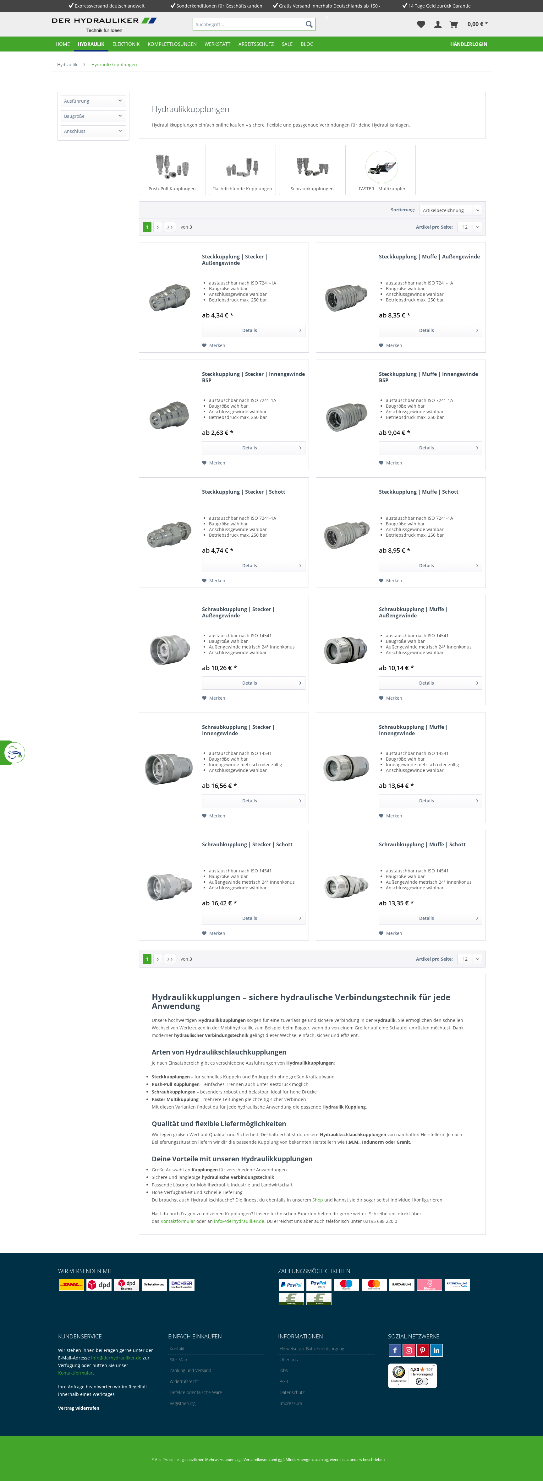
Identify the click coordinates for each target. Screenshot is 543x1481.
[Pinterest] (422, 1350)
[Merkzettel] (421, 24)
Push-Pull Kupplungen (172, 189)
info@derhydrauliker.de (116, 1358)
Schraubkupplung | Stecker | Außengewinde (238, 612)
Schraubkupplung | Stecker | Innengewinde (238, 730)
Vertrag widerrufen (78, 1408)
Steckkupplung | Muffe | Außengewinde (429, 256)
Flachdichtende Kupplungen (242, 189)
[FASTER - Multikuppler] (382, 167)
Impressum (291, 1403)
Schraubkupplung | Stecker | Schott (247, 844)
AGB (284, 1381)
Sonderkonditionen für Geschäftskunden (219, 6)
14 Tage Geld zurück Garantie (440, 6)
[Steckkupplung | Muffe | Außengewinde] (346, 297)
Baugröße (74, 116)
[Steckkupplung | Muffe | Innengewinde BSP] (346, 415)
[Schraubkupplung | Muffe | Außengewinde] (346, 650)
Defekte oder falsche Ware (196, 1392)
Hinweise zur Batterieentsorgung (312, 1349)
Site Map (178, 1360)
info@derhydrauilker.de (239, 1221)
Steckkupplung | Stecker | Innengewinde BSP (253, 377)
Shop (317, 1200)
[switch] (422, 1381)
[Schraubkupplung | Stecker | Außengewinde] (169, 650)
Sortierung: (403, 210)
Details (249, 330)
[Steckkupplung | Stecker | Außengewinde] (169, 297)
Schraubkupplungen (312, 189)
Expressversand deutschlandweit (110, 6)
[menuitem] (254, 24)
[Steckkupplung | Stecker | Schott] (169, 532)
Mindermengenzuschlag (306, 1459)
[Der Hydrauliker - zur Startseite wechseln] (106, 25)
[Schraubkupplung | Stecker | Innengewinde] (169, 768)
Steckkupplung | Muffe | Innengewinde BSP (428, 377)
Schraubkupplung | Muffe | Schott (422, 844)
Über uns (289, 1360)
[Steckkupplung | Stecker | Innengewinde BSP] (169, 415)
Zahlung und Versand (190, 1370)
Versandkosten (257, 1459)
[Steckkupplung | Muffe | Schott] (346, 532)
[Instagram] (409, 1350)
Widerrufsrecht (184, 1381)
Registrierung (182, 1403)
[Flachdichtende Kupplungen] (242, 167)
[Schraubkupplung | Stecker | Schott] (169, 885)
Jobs (284, 1370)
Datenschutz (292, 1392)
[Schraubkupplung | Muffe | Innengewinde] (346, 768)
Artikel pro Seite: (434, 227)
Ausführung (76, 101)
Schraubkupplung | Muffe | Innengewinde (413, 730)
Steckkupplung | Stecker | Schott (243, 492)
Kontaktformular (178, 1221)
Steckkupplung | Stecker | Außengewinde (235, 259)
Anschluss (74, 131)
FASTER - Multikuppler (382, 189)
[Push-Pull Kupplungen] (172, 167)
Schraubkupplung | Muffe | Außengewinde (413, 612)
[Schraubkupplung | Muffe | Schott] (346, 885)
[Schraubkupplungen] (312, 167)
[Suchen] (309, 24)
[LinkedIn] (436, 1350)
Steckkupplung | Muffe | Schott (418, 492)
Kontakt (177, 1349)
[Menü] (433, 1367)
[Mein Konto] (437, 24)
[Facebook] (395, 1350)
